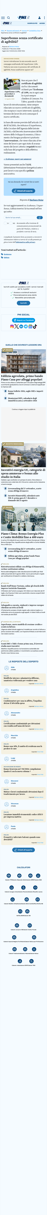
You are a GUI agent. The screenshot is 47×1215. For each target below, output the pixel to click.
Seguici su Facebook (25, 320)
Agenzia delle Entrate (12, 622)
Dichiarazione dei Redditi (12, 766)
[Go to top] (42, 1208)
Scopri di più (32, 23)
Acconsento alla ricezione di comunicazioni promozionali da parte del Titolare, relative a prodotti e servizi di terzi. (29, 227)
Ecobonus (7, 254)
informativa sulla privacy (25, 242)
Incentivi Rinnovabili (14, 444)
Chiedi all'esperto (25, 191)
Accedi (42, 23)
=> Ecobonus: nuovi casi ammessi (17, 159)
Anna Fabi (40, 752)
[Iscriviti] (40, 217)
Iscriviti (23, 303)
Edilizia (6, 257)
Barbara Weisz (14, 47)
